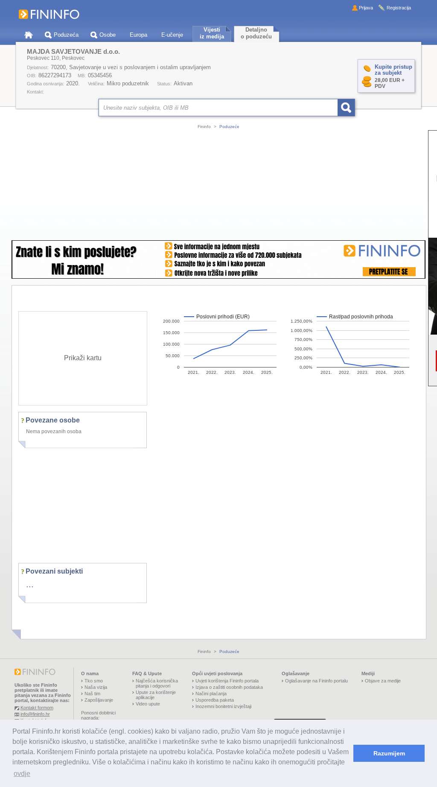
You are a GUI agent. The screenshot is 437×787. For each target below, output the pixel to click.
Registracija (399, 7)
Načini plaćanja (211, 693)
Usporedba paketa (214, 699)
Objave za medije (383, 680)
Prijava (366, 7)
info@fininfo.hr (35, 714)
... (30, 584)
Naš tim (92, 693)
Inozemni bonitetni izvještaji (223, 706)
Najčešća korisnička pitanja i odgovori (157, 683)
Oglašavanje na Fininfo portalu (316, 680)
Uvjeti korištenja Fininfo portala (227, 680)
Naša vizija (95, 687)
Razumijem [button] (389, 753)
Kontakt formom (36, 707)
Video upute (148, 703)
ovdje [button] (22, 773)
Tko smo (93, 680)
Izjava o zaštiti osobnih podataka (229, 687)
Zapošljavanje (98, 699)
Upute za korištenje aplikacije (156, 695)
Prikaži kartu (83, 357)
